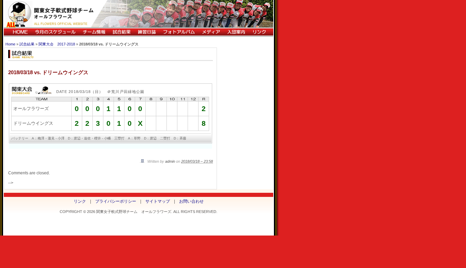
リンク (261, 32)
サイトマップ (157, 201)
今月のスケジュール (55, 32)
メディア (210, 32)
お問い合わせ (191, 201)
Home (10, 44)
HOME (17, 32)
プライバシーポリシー (115, 201)
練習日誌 (146, 32)
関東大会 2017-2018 (57, 44)
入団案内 (236, 32)
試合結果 (121, 32)
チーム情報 (94, 32)
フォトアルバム (178, 32)
